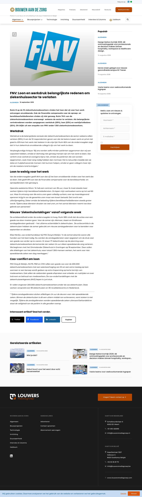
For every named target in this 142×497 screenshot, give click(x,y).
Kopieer (68, 320)
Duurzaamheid (78, 19)
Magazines (61, 10)
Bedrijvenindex (123, 10)
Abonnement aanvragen (50, 430)
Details (123, 493)
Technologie (52, 19)
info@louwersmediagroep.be (119, 466)
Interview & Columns (97, 19)
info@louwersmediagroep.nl (118, 433)
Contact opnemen (47, 426)
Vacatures (107, 10)
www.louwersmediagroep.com (119, 478)
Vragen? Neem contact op (113, 397)
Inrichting (65, 19)
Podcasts (72, 10)
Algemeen (16, 19)
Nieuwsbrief (96, 10)
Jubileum (116, 19)
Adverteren (84, 10)
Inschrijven (115, 147)
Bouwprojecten (33, 19)
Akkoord (133, 493)
